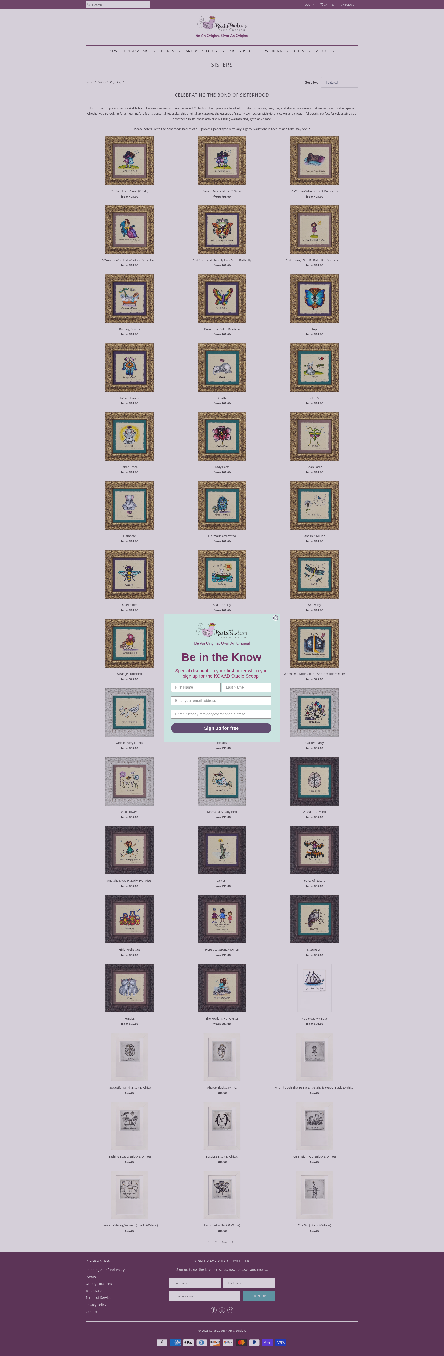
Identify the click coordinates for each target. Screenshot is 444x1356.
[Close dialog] (275, 618)
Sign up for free (221, 728)
